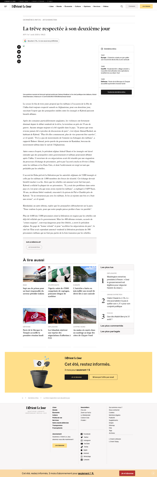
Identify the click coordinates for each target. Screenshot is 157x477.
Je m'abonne (127, 473)
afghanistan (34, 247)
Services (55, 420)
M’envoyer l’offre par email (103, 377)
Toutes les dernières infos (116, 92)
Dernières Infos (32, 20)
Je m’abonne (76, 377)
